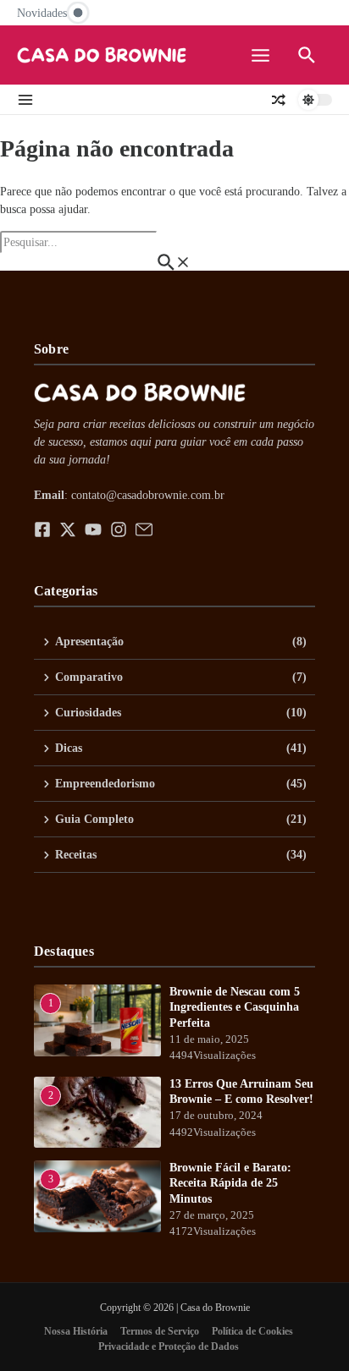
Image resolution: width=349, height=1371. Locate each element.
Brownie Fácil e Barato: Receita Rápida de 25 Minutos (230, 1182)
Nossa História (76, 1331)
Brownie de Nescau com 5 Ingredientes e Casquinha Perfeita (234, 1006)
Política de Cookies (252, 1331)
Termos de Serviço (159, 1331)
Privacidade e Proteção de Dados (168, 1346)
